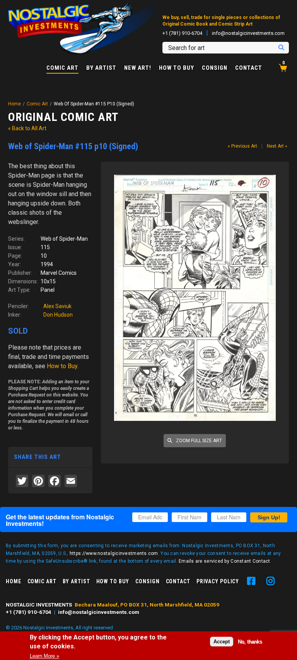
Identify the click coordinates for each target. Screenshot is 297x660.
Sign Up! (269, 517)
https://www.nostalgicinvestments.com (114, 553)
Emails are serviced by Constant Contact (224, 561)
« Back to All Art (27, 128)
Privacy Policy (217, 581)
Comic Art (62, 68)
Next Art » (277, 146)
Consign (214, 68)
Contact (248, 68)
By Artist (101, 68)
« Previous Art (242, 146)
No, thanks (250, 641)
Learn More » (44, 656)
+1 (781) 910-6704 (182, 33)
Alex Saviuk (57, 306)
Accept (221, 641)
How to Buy (176, 68)
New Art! (137, 68)
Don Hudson (58, 315)
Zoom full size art (198, 440)
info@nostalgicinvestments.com (248, 33)
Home (14, 104)
